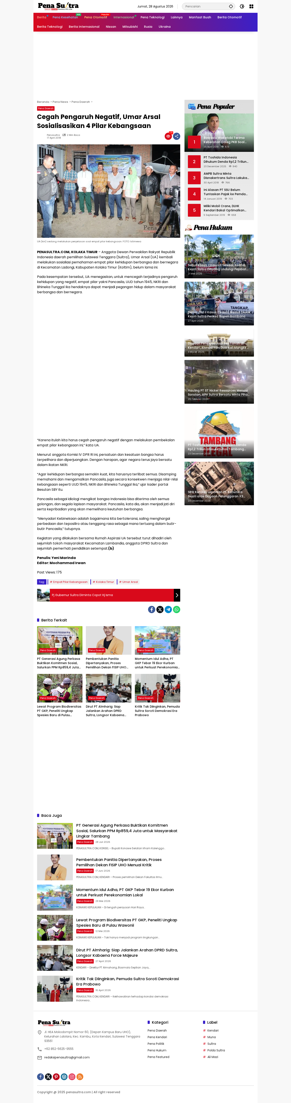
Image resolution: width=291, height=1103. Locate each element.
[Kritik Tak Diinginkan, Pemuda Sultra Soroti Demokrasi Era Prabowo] (157, 688)
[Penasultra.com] (58, 6)
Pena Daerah (45, 108)
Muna (211, 1037)
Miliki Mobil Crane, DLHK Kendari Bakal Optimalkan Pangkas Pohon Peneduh (224, 208)
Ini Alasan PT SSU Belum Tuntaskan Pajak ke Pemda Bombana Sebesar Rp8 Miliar (226, 192)
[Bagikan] (176, 136)
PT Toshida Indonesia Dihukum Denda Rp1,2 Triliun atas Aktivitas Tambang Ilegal (225, 159)
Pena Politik (156, 1044)
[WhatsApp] (176, 609)
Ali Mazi (212, 1057)
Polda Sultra (216, 1050)
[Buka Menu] (251, 6)
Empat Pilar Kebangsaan (70, 582)
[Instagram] (72, 1076)
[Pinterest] (56, 1076)
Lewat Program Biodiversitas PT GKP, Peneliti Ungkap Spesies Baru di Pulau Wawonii (59, 711)
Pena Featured (158, 1057)
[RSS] (79, 1076)
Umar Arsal (130, 582)
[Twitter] (160, 609)
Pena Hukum (157, 1050)
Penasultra (53, 135)
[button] (231, 6)
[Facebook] (151, 609)
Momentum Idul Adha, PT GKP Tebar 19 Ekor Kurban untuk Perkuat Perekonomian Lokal (157, 663)
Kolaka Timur (105, 582)
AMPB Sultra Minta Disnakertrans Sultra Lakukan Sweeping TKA (226, 176)
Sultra (211, 1044)
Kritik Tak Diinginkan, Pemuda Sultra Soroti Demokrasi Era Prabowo (157, 711)
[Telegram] (168, 609)
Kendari (213, 1030)
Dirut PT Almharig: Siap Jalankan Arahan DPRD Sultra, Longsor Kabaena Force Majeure (105, 711)
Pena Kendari (157, 1037)
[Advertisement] (145, 66)
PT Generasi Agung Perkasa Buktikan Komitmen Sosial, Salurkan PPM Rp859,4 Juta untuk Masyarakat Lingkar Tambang (58, 663)
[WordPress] (64, 1076)
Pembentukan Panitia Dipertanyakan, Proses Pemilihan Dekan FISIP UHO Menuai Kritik (106, 663)
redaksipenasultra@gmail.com (67, 1057)
